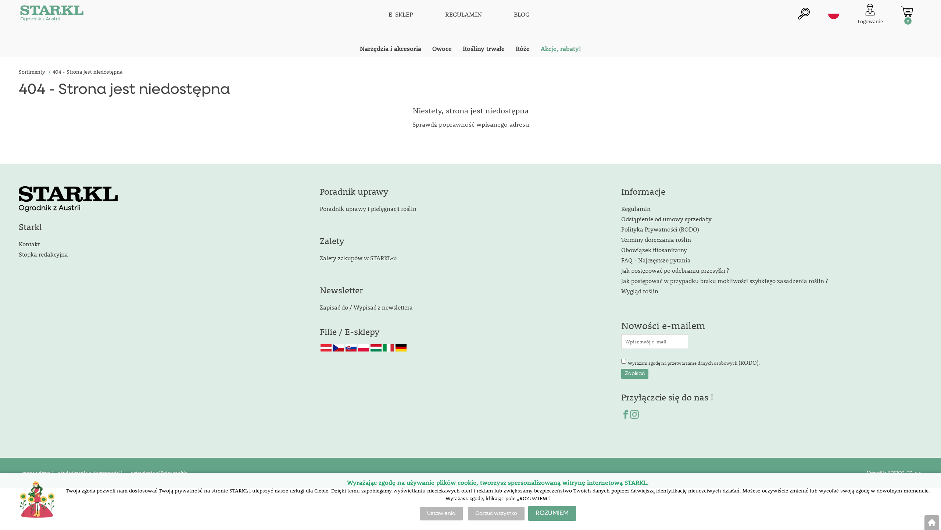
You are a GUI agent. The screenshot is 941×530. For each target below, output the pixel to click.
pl (833, 13)
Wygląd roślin (639, 291)
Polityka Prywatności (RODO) (660, 229)
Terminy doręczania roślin (656, 239)
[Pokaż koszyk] (907, 12)
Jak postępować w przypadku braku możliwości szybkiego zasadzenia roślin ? (724, 281)
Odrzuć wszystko (496, 513)
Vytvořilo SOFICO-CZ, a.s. (894, 472)
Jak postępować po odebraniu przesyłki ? (675, 270)
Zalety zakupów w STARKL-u (358, 258)
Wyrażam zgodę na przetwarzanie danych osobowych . (694, 362)
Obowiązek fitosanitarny (654, 250)
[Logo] (52, 14)
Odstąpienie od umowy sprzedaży (666, 219)
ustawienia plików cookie (158, 472)
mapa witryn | (37, 472)
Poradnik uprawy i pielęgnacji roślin (368, 208)
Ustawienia (441, 513)
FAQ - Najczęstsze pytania (656, 260)
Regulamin (636, 208)
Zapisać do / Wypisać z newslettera (366, 307)
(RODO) (748, 362)
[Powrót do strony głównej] (931, 522)
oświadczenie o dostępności (89, 472)
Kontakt (29, 244)
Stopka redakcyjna (43, 254)
